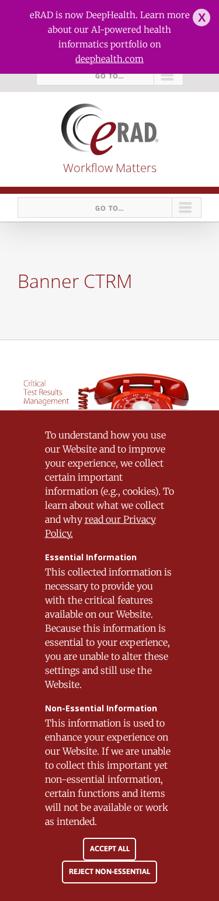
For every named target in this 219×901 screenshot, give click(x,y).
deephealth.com (109, 58)
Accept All (110, 848)
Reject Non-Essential (109, 871)
